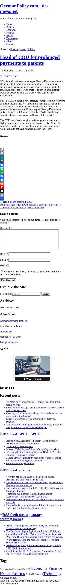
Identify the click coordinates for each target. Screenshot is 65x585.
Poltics (29, 574)
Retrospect (37, 574)
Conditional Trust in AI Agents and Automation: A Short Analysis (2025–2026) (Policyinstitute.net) (34, 552)
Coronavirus (17, 569)
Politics (10, 27)
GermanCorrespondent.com (14, 320)
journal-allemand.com (11, 326)
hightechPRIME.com (10, 337)
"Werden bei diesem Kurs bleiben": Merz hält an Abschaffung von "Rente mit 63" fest (30, 478)
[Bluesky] (32, 180)
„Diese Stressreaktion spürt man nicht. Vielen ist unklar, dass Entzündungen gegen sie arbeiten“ (34, 459)
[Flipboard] (32, 187)
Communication (6, 569)
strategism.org (11, 519)
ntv (28, 470)
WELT (36, 434)
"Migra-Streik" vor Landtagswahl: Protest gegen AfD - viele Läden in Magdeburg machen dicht (33, 506)
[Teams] (32, 165)
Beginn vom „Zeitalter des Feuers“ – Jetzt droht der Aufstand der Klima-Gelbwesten (31, 442)
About (9, 41)
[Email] (32, 153)
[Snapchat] (32, 191)
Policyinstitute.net (9, 342)
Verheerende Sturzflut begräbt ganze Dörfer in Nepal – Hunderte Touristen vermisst (33, 453)
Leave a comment (24, 70)
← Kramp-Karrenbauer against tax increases (22, 207)
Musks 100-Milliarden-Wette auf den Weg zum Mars (32, 449)
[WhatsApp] (32, 172)
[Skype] (32, 168)
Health (9, 35)
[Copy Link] (32, 149)
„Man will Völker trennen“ (19, 446)
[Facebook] (32, 176)
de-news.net (6, 331)
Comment (6, 228)
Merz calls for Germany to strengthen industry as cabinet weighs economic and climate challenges (34, 426)
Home (9, 24)
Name (4, 254)
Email (4, 259)
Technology (12, 38)
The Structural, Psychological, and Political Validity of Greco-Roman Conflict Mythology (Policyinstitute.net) (33, 532)
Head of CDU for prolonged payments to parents (30, 60)
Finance (10, 32)
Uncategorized (8, 577)
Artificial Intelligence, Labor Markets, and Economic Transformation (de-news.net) (32, 527)
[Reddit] (32, 183)
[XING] (32, 161)
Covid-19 (26, 569)
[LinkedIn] (32, 157)
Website (4, 265)
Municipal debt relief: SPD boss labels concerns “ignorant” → (31, 204)
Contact (10, 44)
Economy (11, 29)
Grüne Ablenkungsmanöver (20, 463)
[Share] (32, 199)
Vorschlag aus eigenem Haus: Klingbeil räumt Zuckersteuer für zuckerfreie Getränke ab (29, 495)
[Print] (32, 195)
